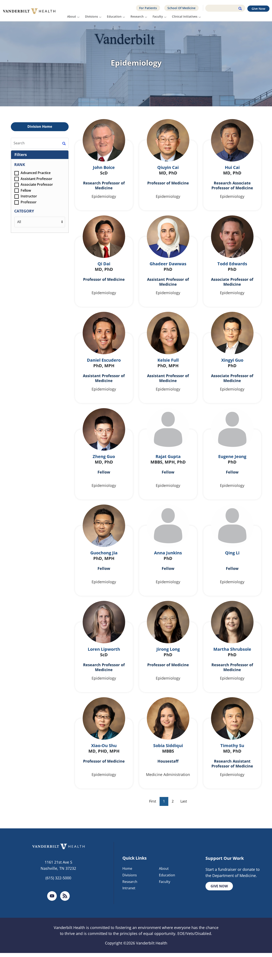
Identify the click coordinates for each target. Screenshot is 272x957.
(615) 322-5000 (58, 877)
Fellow (25, 190)
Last (183, 801)
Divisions (91, 16)
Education (114, 16)
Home (127, 868)
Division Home (39, 126)
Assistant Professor (36, 178)
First (152, 801)
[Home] (31, 10)
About (71, 16)
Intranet (128, 888)
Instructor (28, 196)
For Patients (148, 8)
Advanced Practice (35, 172)
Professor (28, 202)
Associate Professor (36, 184)
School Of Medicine (181, 8)
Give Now (258, 9)
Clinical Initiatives (184, 16)
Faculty (158, 16)
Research (137, 16)
